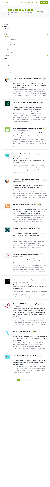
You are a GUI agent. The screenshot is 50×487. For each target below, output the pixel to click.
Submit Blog (44, 2)
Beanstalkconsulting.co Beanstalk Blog (25, 102)
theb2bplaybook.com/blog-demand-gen (20, 206)
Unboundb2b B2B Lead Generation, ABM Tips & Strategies (26, 180)
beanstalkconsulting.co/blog (18, 104)
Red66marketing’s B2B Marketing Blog (25, 254)
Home (21, 2)
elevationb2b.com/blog (17, 306)
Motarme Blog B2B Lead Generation (24, 154)
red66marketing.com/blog (18, 256)
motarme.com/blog (16, 156)
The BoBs (5, 3)
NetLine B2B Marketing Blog (22, 331)
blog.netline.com (16, 333)
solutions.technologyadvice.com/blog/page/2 (21, 130)
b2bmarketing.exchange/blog (18, 230)
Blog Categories (29, 2)
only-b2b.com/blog (16, 80)
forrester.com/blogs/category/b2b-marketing (21, 282)
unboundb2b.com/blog (17, 183)
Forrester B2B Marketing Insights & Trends (27, 280)
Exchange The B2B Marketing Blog (24, 228)
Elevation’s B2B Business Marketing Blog (26, 304)
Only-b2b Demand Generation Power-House (27, 78)
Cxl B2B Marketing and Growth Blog (24, 355)
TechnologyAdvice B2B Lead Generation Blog (27, 128)
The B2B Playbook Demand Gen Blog (24, 204)
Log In (36, 2)
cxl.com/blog (15, 357)
